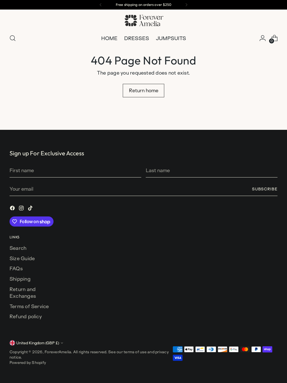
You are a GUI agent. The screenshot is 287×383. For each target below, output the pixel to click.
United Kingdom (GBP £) (37, 342)
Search (18, 248)
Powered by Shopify (28, 362)
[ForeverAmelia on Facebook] (13, 209)
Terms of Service (29, 306)
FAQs (16, 268)
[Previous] (100, 5)
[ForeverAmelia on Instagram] (21, 209)
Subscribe (265, 188)
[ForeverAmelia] (143, 21)
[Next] (186, 5)
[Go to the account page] (262, 38)
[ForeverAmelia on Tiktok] (30, 209)
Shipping (20, 279)
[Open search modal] (12, 38)
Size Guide (22, 258)
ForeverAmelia (58, 351)
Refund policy (26, 316)
